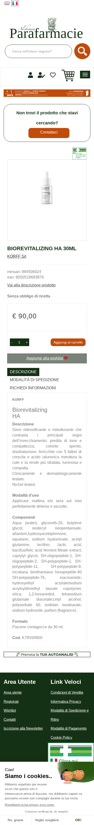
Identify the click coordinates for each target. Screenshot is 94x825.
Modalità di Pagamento (69, 728)
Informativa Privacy (66, 701)
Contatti (10, 719)
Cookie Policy (61, 737)
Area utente (13, 692)
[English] (7, 3)
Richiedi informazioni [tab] (33, 388)
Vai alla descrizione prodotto (31, 285)
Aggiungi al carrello (68, 342)
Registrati (11, 701)
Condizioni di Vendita (67, 692)
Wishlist (10, 710)
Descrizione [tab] (23, 372)
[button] (12, 342)
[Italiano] (15, 3)
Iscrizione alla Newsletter (23, 728)
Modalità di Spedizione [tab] (34, 380)
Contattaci (49, 132)
